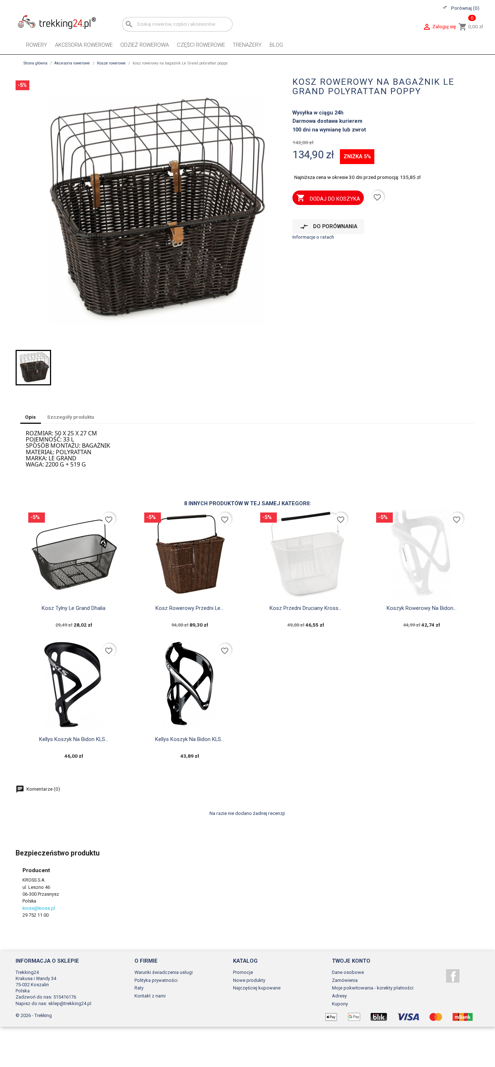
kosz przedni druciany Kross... (306, 608)
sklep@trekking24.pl (69, 1003)
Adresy (339, 996)
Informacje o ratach (313, 237)
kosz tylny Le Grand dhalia (73, 608)
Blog (276, 45)
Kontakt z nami (150, 996)
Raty (138, 988)
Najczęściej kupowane (256, 988)
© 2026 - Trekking (34, 1015)
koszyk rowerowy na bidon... (422, 608)
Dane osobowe (348, 972)
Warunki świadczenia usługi (163, 972)
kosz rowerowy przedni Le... (189, 608)
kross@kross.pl (38, 908)
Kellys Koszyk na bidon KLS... (73, 739)
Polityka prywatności (156, 980)
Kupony (340, 1004)
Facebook (452, 976)
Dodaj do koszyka (328, 197)
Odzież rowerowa (144, 45)
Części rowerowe (201, 45)
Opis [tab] (30, 417)
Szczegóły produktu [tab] (70, 417)
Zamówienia (345, 980)
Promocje (243, 972)
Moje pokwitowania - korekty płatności (372, 988)
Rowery (36, 45)
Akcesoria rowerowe (84, 45)
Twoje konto (351, 961)
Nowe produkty (249, 980)
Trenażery (247, 45)
